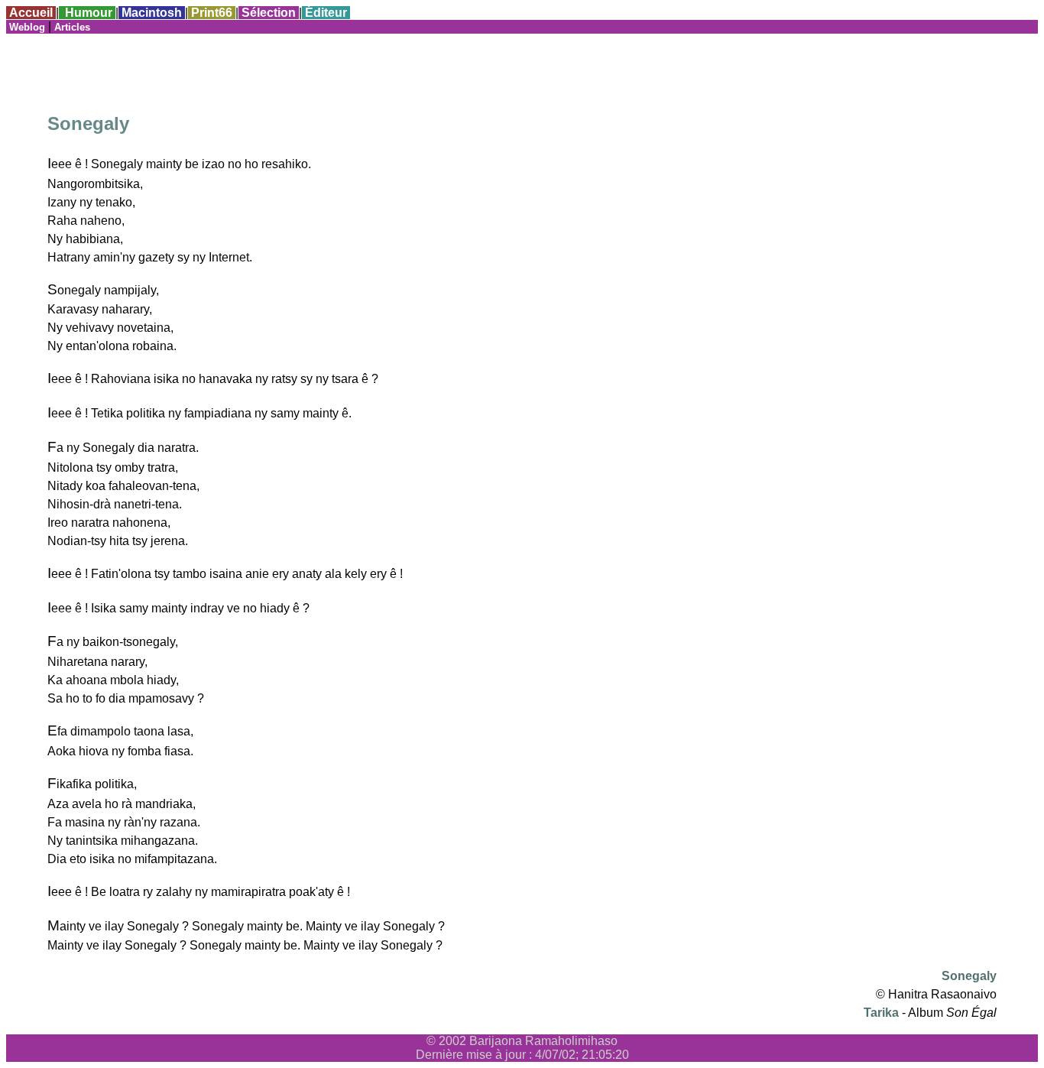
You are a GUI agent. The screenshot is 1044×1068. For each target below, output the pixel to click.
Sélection (269, 12)
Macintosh (152, 12)
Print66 (211, 12)
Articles (72, 27)
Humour (88, 12)
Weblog (27, 27)
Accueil (31, 12)
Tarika (881, 1012)
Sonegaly (969, 975)
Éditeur (326, 12)
